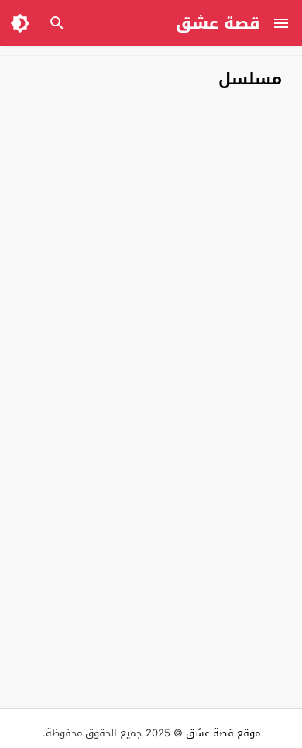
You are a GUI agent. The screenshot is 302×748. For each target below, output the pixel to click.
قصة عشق (218, 23)
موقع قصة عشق (223, 733)
